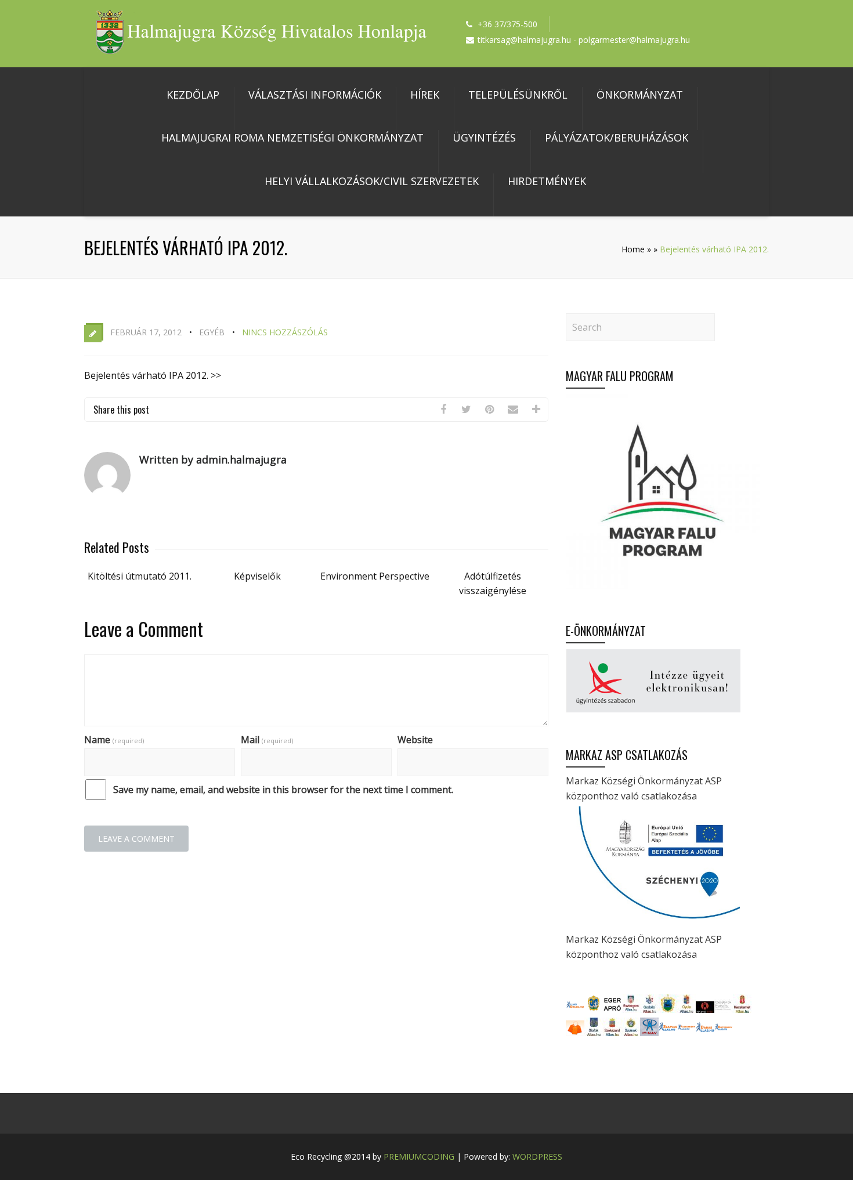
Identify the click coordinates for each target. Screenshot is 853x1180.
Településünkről (518, 95)
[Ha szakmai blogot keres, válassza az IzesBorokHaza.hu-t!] (723, 1009)
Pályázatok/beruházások (616, 137)
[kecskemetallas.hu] (742, 1009)
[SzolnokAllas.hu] (630, 1032)
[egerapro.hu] (612, 1009)
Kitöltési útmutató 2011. (139, 576)
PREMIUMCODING (419, 1156)
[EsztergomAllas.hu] (630, 1009)
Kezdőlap (193, 95)
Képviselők (257, 576)
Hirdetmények (547, 181)
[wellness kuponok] (575, 1032)
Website (415, 739)
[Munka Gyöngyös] (668, 1009)
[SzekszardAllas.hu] (612, 1032)
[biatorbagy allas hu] (723, 1032)
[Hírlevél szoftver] (705, 1009)
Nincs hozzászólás (285, 332)
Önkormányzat (640, 95)
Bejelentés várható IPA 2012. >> (152, 375)
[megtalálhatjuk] (668, 1032)
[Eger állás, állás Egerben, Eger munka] (593, 1009)
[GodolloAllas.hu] (649, 1009)
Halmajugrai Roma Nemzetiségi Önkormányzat (292, 137)
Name (114, 739)
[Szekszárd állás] (575, 1009)
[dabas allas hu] (705, 1032)
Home (633, 249)
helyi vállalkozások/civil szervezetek (372, 181)
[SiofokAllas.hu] (593, 1032)
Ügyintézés (484, 137)
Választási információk (314, 95)
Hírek (424, 95)
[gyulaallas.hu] (686, 1009)
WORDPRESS (537, 1156)
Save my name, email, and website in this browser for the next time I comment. (283, 789)
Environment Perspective (374, 576)
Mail (267, 739)
